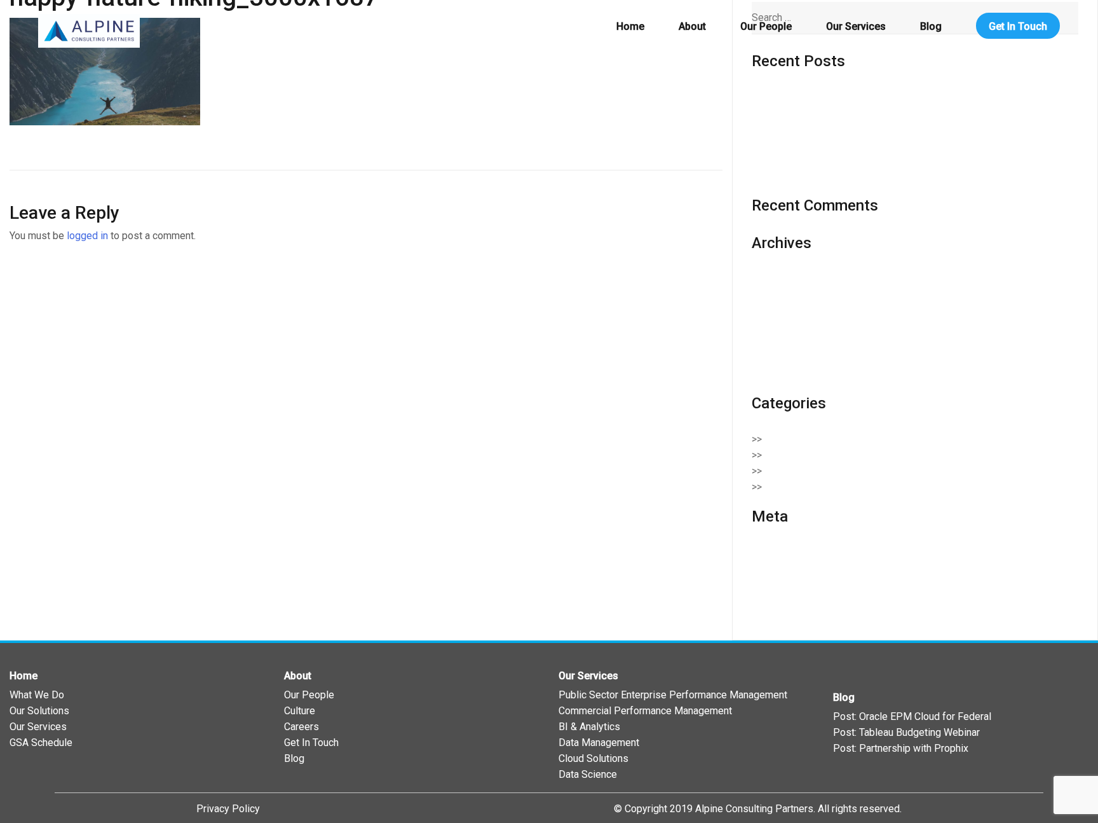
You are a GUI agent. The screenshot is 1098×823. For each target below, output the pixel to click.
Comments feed (788, 584)
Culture (299, 711)
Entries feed (779, 568)
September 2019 (789, 374)
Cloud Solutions (806, 455)
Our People (766, 26)
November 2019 (788, 342)
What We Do (37, 695)
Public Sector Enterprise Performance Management (673, 695)
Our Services (856, 26)
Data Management (599, 743)
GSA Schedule (41, 743)
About (692, 26)
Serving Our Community (823, 487)
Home (630, 26)
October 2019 (782, 358)
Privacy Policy (228, 809)
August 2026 (780, 278)
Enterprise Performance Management (854, 471)
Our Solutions (39, 711)
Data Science (588, 774)
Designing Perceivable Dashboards (830, 97)
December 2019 (788, 326)
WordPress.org (785, 600)
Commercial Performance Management (645, 711)
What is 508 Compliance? (808, 144)
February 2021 (784, 294)
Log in (765, 552)
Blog (931, 26)
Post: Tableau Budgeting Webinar (906, 732)
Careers (301, 727)
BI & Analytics (589, 727)
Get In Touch (1018, 26)
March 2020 (778, 310)
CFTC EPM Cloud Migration (812, 160)
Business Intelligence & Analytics (845, 439)
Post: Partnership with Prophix (900, 748)
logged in (87, 236)
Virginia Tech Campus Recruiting (823, 176)
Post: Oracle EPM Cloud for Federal (912, 716)
